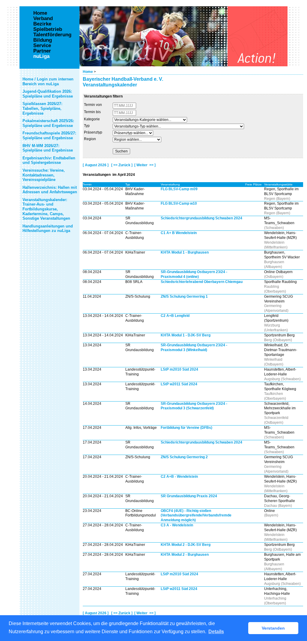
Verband (43, 18)
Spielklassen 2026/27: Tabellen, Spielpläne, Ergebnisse (42, 108)
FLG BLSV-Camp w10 (179, 203)
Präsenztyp (93, 132)
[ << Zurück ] (122, 165)
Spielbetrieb (47, 29)
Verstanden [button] (273, 628)
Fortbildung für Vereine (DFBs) (186, 428)
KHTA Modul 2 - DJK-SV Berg (185, 545)
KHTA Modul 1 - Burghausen (185, 252)
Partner (42, 51)
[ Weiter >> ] (145, 165)
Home (88, 72)
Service (42, 45)
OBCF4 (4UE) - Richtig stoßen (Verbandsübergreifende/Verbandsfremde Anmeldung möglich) (196, 515)
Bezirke (42, 24)
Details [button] (216, 631)
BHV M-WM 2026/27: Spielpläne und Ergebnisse (47, 148)
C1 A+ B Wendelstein (179, 233)
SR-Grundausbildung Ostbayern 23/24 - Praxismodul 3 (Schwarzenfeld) (194, 406)
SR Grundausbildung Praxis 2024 (189, 496)
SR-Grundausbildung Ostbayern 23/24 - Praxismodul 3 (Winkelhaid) (194, 347)
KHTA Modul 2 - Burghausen (185, 554)
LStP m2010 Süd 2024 (179, 369)
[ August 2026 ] (96, 165)
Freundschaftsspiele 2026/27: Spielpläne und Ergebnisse (49, 135)
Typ (87, 126)
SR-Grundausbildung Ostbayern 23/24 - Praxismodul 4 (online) (194, 274)
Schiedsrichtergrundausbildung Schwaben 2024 (201, 218)
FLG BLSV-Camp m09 (179, 189)
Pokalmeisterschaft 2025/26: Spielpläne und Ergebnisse (48, 123)
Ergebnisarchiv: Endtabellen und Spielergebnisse (48, 160)
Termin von (93, 105)
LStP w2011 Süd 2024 (179, 384)
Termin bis (92, 112)
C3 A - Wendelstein (177, 525)
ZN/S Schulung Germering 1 (184, 296)
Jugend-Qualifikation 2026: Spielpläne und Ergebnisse (47, 93)
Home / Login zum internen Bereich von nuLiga (47, 81)
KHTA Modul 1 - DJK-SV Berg (185, 335)
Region (90, 139)
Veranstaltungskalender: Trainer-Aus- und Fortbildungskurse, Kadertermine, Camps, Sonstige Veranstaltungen (46, 209)
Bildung (42, 40)
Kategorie (92, 119)
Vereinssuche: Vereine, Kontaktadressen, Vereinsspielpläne (43, 175)
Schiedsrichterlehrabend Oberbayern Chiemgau (202, 282)
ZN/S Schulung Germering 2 (184, 457)
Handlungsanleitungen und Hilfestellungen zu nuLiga (47, 228)
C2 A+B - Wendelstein (179, 476)
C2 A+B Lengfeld (175, 316)
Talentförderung (52, 35)
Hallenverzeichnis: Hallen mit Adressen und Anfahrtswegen (49, 189)
